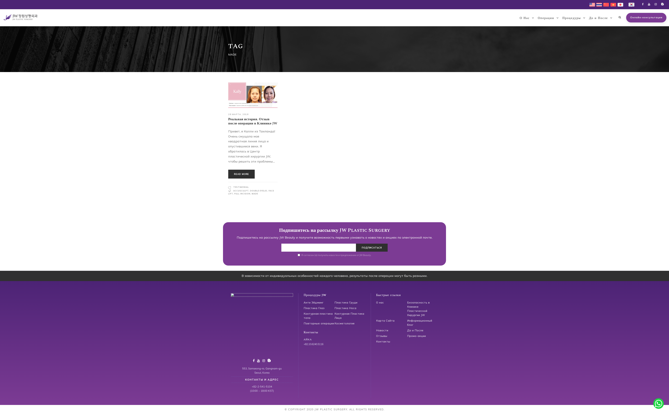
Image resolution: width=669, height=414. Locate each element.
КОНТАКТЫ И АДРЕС (262, 379)
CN (605, 4)
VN (612, 4)
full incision (242, 193)
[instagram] (656, 4)
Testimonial (241, 187)
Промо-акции (416, 336)
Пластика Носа (345, 308)
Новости (382, 330)
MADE (255, 193)
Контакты (383, 341)
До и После (598, 18)
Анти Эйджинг (314, 302)
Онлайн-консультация (646, 17)
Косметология (344, 323)
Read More (241, 174)
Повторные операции (319, 323)
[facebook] (643, 4)
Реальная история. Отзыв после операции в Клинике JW (252, 121)
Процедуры (571, 18)
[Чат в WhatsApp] (658, 403)
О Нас (525, 18)
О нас (380, 302)
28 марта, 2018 (238, 114)
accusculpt (241, 191)
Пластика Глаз (314, 308)
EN (591, 4)
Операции (546, 18)
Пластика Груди (345, 302)
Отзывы (381, 336)
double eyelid (258, 191)
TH (598, 4)
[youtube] (649, 4)
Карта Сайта (385, 320)
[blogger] (662, 4)
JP (619, 4)
